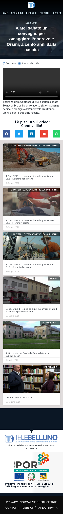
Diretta (56, 13)
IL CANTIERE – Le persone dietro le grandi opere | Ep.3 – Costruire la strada (30, 265)
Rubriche (31, 13)
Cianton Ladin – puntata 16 (19, 397)
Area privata (47, 507)
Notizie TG (17, 13)
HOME (5, 13)
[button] (6, 134)
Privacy (12, 502)
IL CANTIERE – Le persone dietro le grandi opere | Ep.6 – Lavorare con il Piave (30, 177)
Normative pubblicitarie (38, 502)
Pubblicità (28, 507)
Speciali (44, 13)
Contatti (12, 507)
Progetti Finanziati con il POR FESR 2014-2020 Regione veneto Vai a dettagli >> (29, 485)
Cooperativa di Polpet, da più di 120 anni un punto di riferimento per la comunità (31, 310)
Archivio (32, 23)
